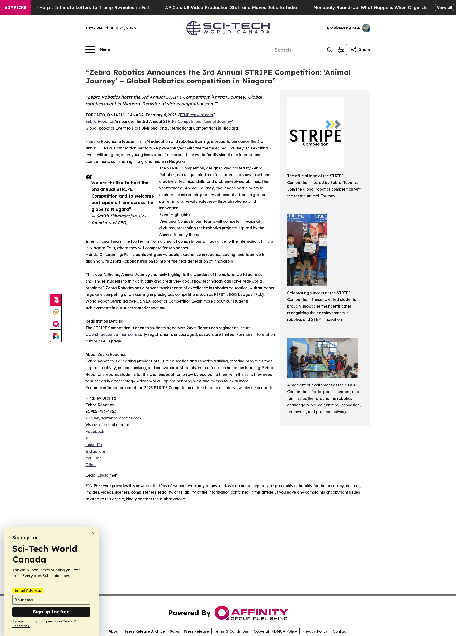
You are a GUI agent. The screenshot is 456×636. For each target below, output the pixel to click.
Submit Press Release (189, 631)
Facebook (95, 431)
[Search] (329, 49)
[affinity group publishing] (55, 324)
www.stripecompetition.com (111, 334)
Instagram (95, 451)
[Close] (92, 532)
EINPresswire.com (196, 114)
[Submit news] (55, 300)
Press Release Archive (145, 631)
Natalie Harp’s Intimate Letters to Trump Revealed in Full (85, 7)
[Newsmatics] (55, 336)
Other (91, 464)
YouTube (94, 458)
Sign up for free (51, 612)
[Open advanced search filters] (341, 49)
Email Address (28, 590)
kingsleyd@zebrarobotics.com (113, 418)
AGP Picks (15, 7)
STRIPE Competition (181, 121)
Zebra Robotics (100, 121)
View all (444, 7)
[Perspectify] (55, 312)
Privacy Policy (315, 631)
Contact (340, 631)
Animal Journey (217, 121)
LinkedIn (94, 444)
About (114, 631)
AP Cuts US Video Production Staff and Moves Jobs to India (231, 7)
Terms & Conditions (231, 631)
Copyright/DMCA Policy (275, 631)
